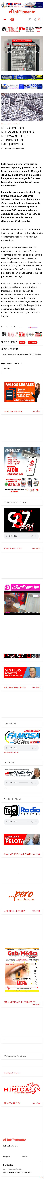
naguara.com (32, 327)
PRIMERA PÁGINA (13, 411)
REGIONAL (26, 38)
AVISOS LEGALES (13, 549)
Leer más (22, 61)
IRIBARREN (18, 38)
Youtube (24, 1157)
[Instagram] (30, 19)
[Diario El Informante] (12, 20)
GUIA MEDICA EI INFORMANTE (19, 1002)
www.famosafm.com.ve (11, 752)
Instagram (6, 1157)
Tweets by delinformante (11, 1073)
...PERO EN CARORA (14, 911)
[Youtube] (35, 19)
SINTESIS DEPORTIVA (15, 687)
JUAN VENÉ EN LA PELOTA (17, 854)
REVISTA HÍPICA (12, 1103)
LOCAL (9, 124)
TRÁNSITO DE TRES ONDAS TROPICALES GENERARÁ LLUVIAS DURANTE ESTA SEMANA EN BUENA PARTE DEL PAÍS (22, 50)
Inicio (2, 124)
